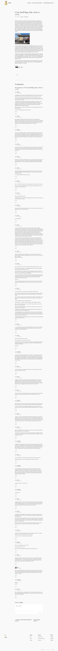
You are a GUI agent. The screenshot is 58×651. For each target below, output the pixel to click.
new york (17, 74)
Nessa (18, 288)
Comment (39, 612)
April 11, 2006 (19, 117)
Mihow (9, 2)
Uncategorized (26, 16)
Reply (16, 113)
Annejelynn (19, 579)
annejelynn (19, 351)
